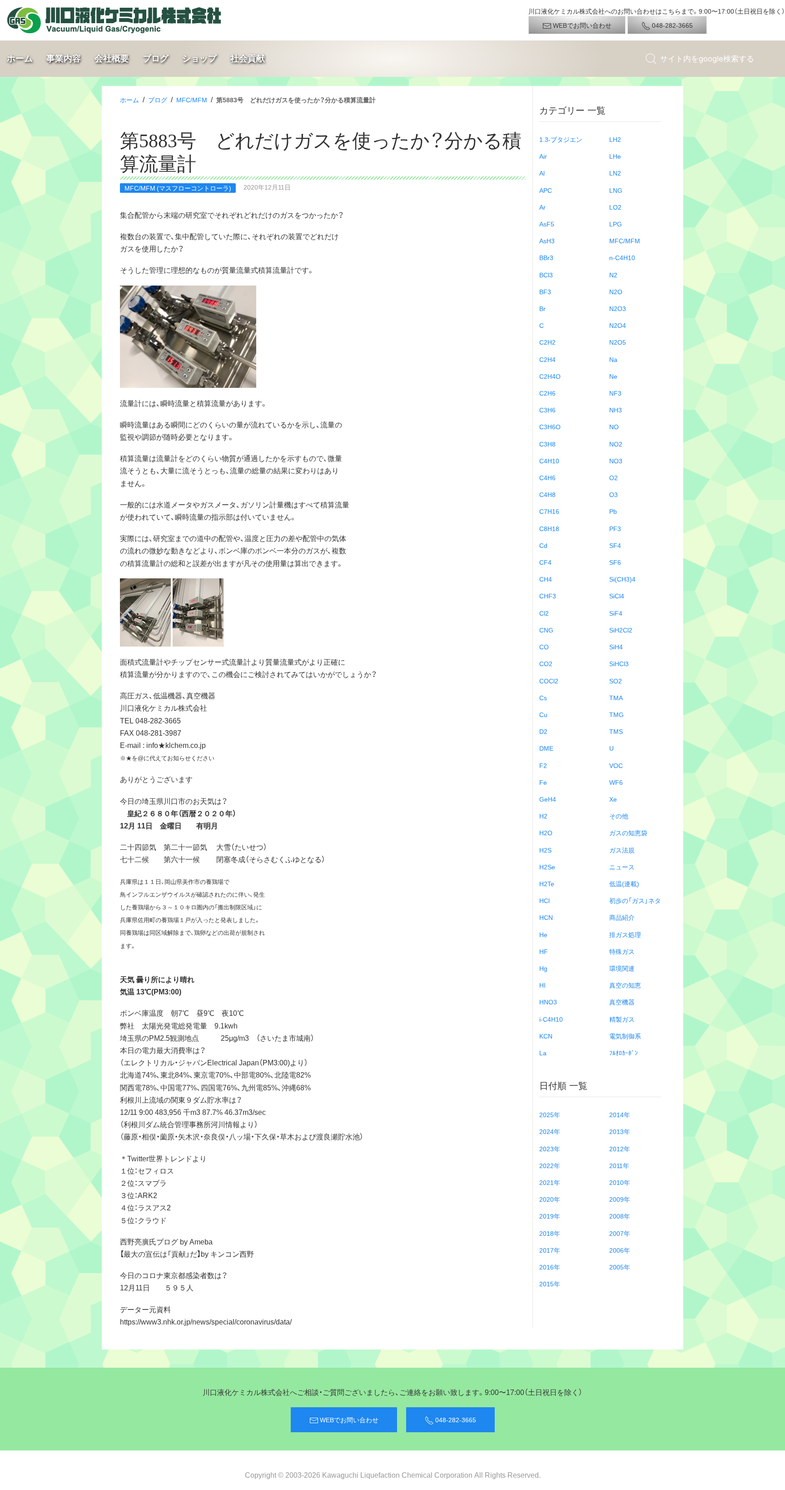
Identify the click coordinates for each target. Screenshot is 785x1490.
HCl (544, 900)
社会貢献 (247, 58)
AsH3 (547, 240)
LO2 (615, 206)
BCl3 (546, 274)
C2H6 (547, 392)
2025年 (549, 1114)
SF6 (615, 562)
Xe (613, 798)
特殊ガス (622, 951)
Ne (613, 376)
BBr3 (546, 257)
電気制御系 (625, 1035)
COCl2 (548, 680)
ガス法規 (622, 849)
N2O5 (617, 341)
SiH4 (616, 646)
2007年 (619, 1233)
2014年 (619, 1114)
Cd (543, 545)
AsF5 (546, 223)
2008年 (619, 1215)
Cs (543, 697)
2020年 (549, 1199)
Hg (543, 968)
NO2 (615, 443)
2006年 (619, 1249)
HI (542, 984)
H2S (545, 849)
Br (542, 308)
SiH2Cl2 (620, 629)
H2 (543, 815)
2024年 (549, 1131)
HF (543, 951)
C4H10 (549, 460)
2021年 (549, 1182)
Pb (613, 511)
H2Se (547, 866)
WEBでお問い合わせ (581, 25)
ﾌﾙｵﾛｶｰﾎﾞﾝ (623, 1052)
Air (543, 156)
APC (545, 190)
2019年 (549, 1215)
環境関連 (622, 968)
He (543, 934)
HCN (546, 917)
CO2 (545, 663)
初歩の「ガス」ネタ (635, 900)
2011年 (619, 1165)
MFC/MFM (191, 99)
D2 (543, 731)
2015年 (549, 1283)
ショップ (199, 58)
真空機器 (622, 1001)
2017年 (549, 1249)
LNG (615, 190)
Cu (543, 714)
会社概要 (111, 58)
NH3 (615, 409)
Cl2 (544, 612)
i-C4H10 (551, 1018)
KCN (545, 1035)
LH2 (615, 139)
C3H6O (550, 426)
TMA (616, 697)
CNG (546, 629)
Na (613, 359)
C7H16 (549, 511)
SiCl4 (616, 595)
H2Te (546, 883)
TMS (616, 731)
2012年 (619, 1148)
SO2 (615, 680)
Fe (543, 782)
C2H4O (550, 376)
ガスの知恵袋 (628, 832)
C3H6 (547, 409)
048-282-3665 (672, 25)
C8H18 (549, 528)
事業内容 (63, 58)
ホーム (20, 58)
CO (544, 646)
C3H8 (547, 443)
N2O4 (617, 325)
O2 (613, 477)
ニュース (622, 866)
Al (542, 172)
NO (614, 426)
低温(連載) (624, 883)
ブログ (156, 58)
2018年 (549, 1233)
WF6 (616, 782)
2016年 (549, 1266)
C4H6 (547, 477)
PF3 (615, 528)
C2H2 (547, 341)
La (543, 1052)
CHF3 (547, 595)
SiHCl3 (619, 663)
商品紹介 (622, 917)
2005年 (619, 1266)
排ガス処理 (625, 934)
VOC (616, 765)
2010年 (619, 1182)
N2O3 (617, 308)
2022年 (549, 1165)
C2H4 (547, 359)
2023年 (549, 1148)
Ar (542, 206)
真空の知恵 (625, 984)
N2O (615, 291)
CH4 (545, 578)
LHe (615, 156)
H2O (545, 832)
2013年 (619, 1131)
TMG (616, 714)
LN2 (615, 172)
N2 (613, 274)
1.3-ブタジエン (560, 139)
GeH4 (547, 798)
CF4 (545, 562)
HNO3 (548, 1001)
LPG (615, 223)
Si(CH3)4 (622, 578)
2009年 (619, 1199)
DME (546, 748)
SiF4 (615, 612)
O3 (613, 494)
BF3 (545, 291)
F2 (543, 765)
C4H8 (547, 494)
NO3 (615, 460)
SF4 (615, 545)
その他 (618, 815)
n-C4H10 (622, 257)
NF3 (615, 392)
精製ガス (622, 1018)
